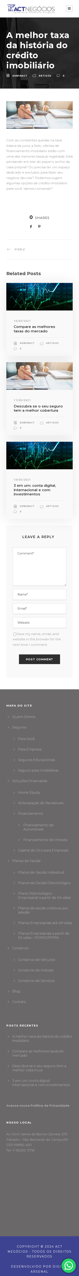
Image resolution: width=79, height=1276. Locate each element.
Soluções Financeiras (29, 781)
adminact (19, 75)
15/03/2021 (22, 321)
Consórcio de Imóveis (35, 970)
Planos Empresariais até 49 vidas (45, 923)
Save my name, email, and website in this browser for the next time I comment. (37, 639)
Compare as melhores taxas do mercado (34, 329)
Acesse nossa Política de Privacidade (38, 1106)
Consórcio (20, 948)
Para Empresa (30, 749)
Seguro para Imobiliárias (38, 770)
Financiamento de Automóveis (38, 827)
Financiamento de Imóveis (45, 840)
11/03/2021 (22, 400)
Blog (16, 991)
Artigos (45, 75)
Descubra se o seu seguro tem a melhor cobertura (38, 408)
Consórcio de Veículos (36, 960)
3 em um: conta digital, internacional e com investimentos (35, 489)
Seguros (19, 727)
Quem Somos (23, 717)
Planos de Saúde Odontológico (44, 883)
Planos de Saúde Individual (41, 872)
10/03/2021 (22, 479)
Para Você (26, 739)
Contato (19, 1002)
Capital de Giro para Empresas (43, 850)
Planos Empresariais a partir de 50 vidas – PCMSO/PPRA (44, 935)
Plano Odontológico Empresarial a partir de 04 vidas (44, 895)
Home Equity (29, 793)
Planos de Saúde (26, 861)
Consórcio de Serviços (36, 981)
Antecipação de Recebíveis (40, 803)
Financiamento (30, 814)
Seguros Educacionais (36, 760)
